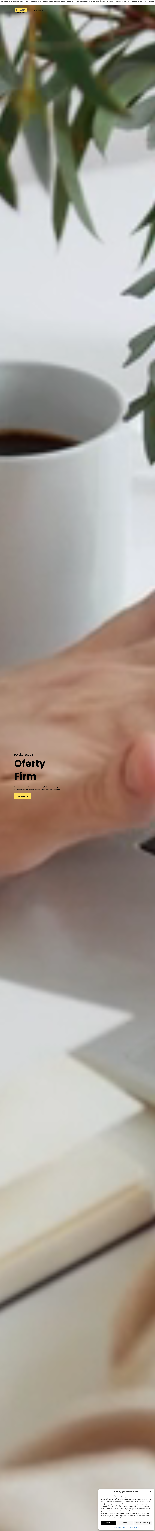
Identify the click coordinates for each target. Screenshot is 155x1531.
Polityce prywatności (138, 1517)
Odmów (125, 1523)
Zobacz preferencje (143, 1523)
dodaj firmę (24, 797)
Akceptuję (108, 1523)
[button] (151, 1492)
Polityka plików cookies (120, 1527)
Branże (37, 10)
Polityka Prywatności (134, 1527)
